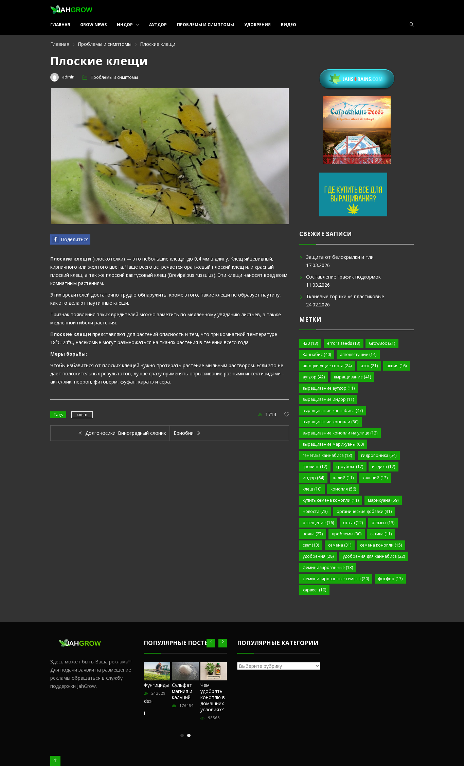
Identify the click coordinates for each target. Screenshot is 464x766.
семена (339, 545)
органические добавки (364, 511)
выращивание (352, 377)
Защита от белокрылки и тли (340, 257)
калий (343, 478)
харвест (314, 590)
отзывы (383, 522)
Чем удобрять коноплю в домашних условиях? (212, 697)
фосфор (390, 579)
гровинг (315, 466)
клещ (82, 414)
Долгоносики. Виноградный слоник (125, 433)
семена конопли (381, 545)
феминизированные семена (336, 579)
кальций (375, 478)
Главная (60, 25)
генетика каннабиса (327, 455)
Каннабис (317, 354)
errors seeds (343, 343)
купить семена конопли (331, 500)
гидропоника (378, 455)
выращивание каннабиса (333, 410)
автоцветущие (358, 354)
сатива (381, 534)
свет (311, 545)
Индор (125, 25)
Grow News (93, 25)
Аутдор (158, 25)
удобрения (318, 556)
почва (313, 534)
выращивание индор (328, 399)
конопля (343, 489)
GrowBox (382, 343)
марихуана (383, 500)
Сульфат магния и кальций (182, 691)
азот (369, 366)
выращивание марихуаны (333, 444)
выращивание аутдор (329, 388)
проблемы (346, 534)
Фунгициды (156, 685)
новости (315, 511)
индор (313, 478)
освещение (318, 522)
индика (383, 466)
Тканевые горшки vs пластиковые (345, 296)
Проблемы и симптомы (205, 25)
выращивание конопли (330, 422)
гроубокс (349, 466)
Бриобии (184, 433)
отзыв (353, 522)
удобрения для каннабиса (374, 556)
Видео (288, 25)
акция (397, 366)
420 (310, 343)
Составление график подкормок (343, 276)
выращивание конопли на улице (340, 433)
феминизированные (328, 567)
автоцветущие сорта (327, 366)
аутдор (314, 377)
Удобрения (257, 25)
